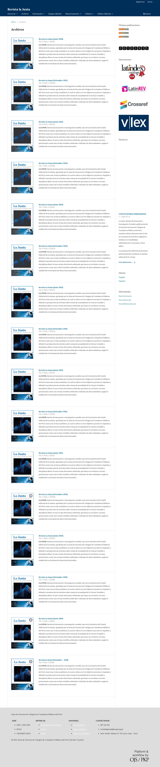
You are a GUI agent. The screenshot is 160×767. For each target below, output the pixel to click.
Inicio (13, 22)
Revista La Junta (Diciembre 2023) (53, 246)
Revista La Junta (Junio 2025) (51, 122)
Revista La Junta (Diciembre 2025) (53, 80)
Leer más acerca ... (126, 262)
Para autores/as (125, 300)
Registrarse (140, 2)
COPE (43, 733)
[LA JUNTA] (134, 49)
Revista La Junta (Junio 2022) (51, 370)
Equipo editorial (54, 14)
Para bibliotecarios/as (127, 304)
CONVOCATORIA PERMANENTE (132, 214)
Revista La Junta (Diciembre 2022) (53, 329)
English (122, 277)
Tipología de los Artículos (51, 725)
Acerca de (12, 14)
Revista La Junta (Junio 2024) (51, 204)
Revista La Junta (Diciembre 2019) (53, 577)
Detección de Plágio (81, 733)
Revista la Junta (19, 9)
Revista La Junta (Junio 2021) (51, 453)
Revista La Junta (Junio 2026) (51, 39)
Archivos (25, 14)
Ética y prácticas (79, 729)
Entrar (150, 2)
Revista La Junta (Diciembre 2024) (53, 163)
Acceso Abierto (79, 725)
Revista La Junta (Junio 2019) (51, 618)
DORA (43, 729)
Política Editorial (104, 14)
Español (122, 281)
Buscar (148, 14)
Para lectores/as (125, 296)
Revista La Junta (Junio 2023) (51, 287)
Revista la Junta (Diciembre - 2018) (53, 660)
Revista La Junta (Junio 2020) (51, 536)
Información (37, 14)
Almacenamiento (72, 14)
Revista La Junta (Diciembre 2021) (53, 411)
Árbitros (88, 14)
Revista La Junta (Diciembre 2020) (53, 494)
